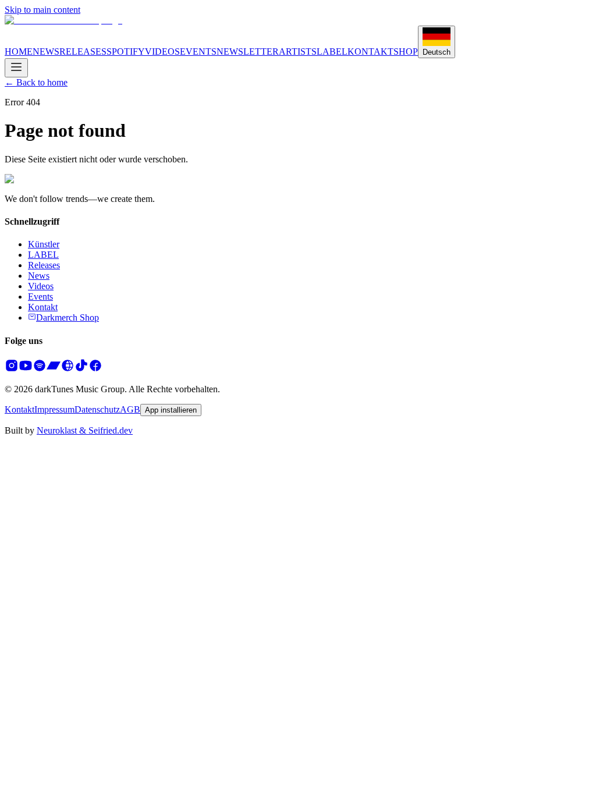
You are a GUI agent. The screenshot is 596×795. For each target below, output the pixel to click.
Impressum (54, 409)
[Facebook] (95, 369)
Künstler (43, 244)
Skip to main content (42, 10)
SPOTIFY (126, 51)
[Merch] (67, 369)
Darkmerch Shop (67, 317)
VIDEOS (162, 51)
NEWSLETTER (248, 51)
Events (40, 296)
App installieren (171, 410)
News (38, 276)
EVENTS (198, 51)
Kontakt (43, 307)
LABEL (332, 51)
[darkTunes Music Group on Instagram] (12, 369)
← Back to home (36, 82)
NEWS (46, 51)
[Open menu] (16, 67)
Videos (41, 286)
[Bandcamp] (54, 369)
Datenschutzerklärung (236, 539)
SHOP (405, 51)
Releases (44, 265)
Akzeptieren (70, 559)
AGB (130, 409)
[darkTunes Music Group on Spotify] (40, 369)
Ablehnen (25, 559)
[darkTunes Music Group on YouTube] (26, 369)
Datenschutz (97, 409)
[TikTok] (81, 369)
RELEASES (83, 51)
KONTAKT (370, 51)
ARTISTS (298, 51)
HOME (19, 51)
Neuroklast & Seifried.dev (85, 430)
